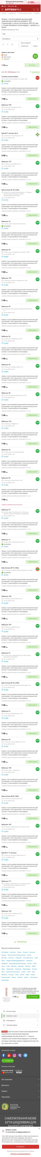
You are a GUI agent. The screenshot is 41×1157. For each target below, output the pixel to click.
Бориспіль (13, 952)
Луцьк (3, 966)
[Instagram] (14, 1055)
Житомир (11, 958)
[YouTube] (9, 1055)
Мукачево (21, 966)
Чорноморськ (34, 977)
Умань (17, 974)
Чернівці (20, 977)
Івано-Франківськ (28, 958)
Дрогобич (4, 958)
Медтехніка (12, 13)
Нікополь (27, 966)
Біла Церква (4, 952)
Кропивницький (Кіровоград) (17, 963)
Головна (3, 13)
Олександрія (9, 969)
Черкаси (13, 977)
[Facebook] (3, 1055)
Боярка (19, 952)
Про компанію (6, 1079)
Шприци (37, 13)
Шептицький (5, 980)
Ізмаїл (36, 958)
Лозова (29, 963)
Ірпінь (3, 960)
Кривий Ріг (4, 963)
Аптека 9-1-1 (13, 9)
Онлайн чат (9, 1060)
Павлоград (18, 969)
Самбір (23, 971)
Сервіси (4, 1091)
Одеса (3, 969)
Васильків (32, 952)
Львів (8, 966)
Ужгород (11, 974)
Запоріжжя (18, 958)
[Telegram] (25, 1055)
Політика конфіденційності (20, 1154)
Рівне (3, 971)
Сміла (28, 971)
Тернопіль (4, 974)
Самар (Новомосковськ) (13, 971)
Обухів (34, 966)
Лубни (35, 963)
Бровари (25, 952)
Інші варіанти (10, 1020)
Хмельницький (5, 977)
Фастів (22, 974)
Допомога (5, 1085)
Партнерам (5, 1097)
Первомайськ (26, 969)
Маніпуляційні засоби (25, 13)
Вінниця (3, 955)
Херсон (33, 974)
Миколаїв (14, 966)
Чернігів (26, 977)
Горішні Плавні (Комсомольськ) (16, 955)
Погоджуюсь (39, 1128)
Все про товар (11, 1011)
